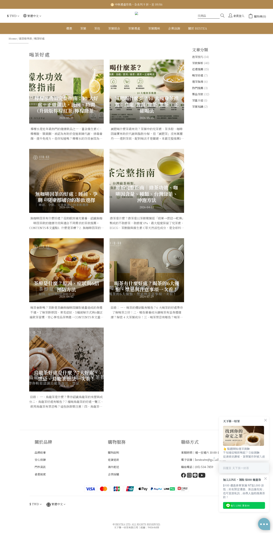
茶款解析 (200, 63)
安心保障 (40, 460)
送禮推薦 (200, 69)
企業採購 (113, 474)
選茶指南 (200, 82)
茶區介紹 (199, 100)
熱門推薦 (200, 88)
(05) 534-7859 (204, 467)
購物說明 (113, 452)
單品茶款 (200, 94)
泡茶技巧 (200, 57)
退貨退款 (113, 460)
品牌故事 (40, 452)
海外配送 (113, 467)
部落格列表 (25, 38)
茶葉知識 (200, 107)
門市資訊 (40, 467)
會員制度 (40, 474)
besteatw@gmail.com (210, 460)
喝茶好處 (39, 38)
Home (13, 38)
